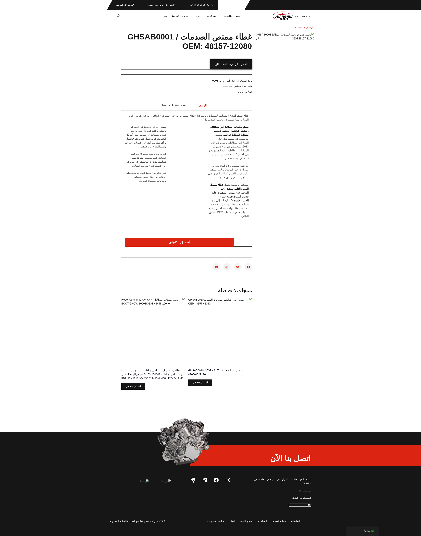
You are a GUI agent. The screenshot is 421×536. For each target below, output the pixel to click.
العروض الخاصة (180, 15)
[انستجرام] (227, 480)
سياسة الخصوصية (215, 521)
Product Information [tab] (173, 105)
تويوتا (240, 91)
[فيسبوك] (216, 480)
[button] (257, 38)
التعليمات (295, 521)
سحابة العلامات (279, 521)
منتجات (228, 15)
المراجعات (262, 521)
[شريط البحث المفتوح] (118, 15)
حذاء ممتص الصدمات (235, 86)
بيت (238, 15)
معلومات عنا (305, 490)
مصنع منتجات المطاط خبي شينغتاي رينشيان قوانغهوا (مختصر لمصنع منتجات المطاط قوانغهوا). (229, 130)
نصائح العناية (246, 521)
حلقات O (235, 200)
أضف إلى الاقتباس (179, 242)
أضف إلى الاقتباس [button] (200, 382)
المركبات (212, 15)
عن (198, 15)
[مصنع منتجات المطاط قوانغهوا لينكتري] (193, 480)
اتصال (165, 15)
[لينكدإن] (204, 480)
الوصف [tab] (203, 105)
